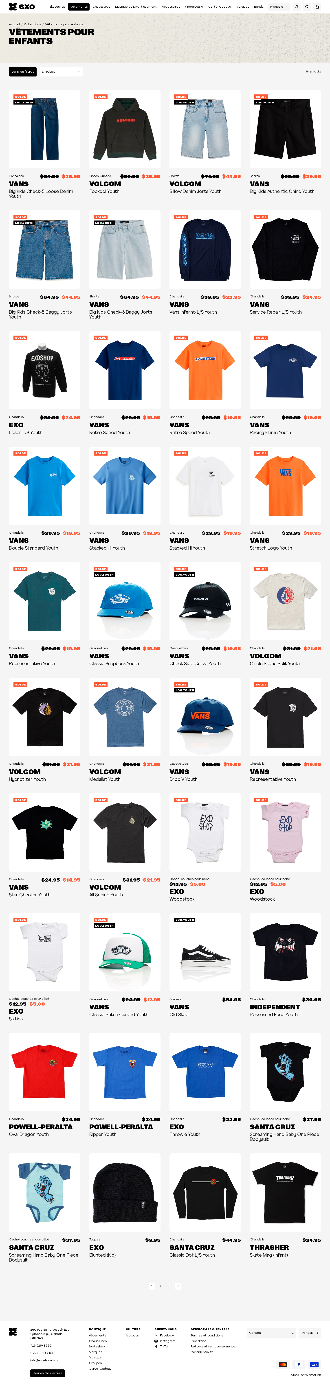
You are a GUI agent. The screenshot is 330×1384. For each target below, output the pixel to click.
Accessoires (171, 7)
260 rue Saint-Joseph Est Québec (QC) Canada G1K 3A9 (49, 1334)
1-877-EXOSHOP (42, 1353)
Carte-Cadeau (219, 7)
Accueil (14, 24)
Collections (32, 24)
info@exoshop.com (44, 1360)
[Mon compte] (297, 7)
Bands (258, 7)
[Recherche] (307, 7)
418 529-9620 (41, 1345)
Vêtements (79, 7)
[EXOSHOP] (22, 7)
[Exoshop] (13, 1331)
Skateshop (57, 7)
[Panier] (317, 7)
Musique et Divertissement (136, 7)
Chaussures (101, 7)
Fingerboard (194, 7)
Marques (242, 7)
